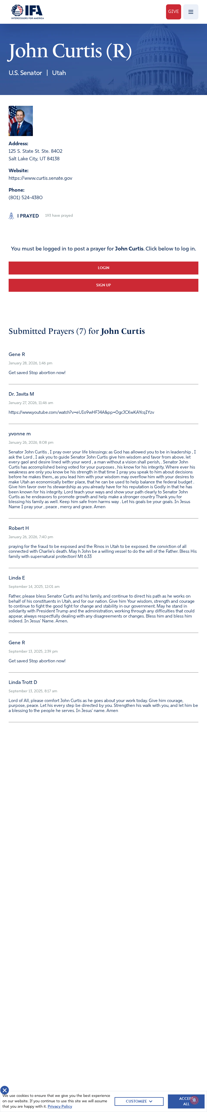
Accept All (186, 1101)
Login (103, 268)
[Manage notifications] (194, 1100)
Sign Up (103, 285)
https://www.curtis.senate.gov (40, 178)
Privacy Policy (60, 1107)
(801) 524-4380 (26, 198)
